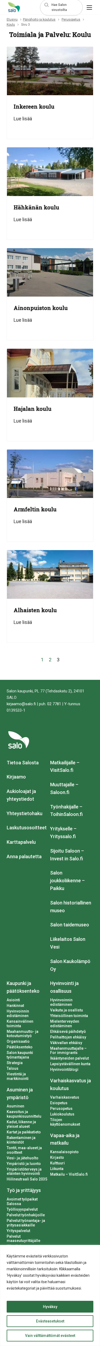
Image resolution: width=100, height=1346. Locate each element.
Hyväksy (50, 1307)
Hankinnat (15, 1005)
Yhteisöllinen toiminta (69, 1016)
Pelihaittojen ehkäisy (68, 1037)
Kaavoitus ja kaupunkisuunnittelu (24, 1114)
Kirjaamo (16, 777)
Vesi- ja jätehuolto (22, 1158)
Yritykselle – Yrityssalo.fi (63, 832)
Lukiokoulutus (62, 1114)
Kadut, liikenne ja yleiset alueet (21, 1124)
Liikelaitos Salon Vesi (67, 943)
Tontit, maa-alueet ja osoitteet (24, 1150)
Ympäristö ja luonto (24, 1163)
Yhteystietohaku (24, 813)
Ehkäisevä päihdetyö (68, 1031)
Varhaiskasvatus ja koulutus (70, 1084)
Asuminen (15, 1106)
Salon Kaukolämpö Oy (70, 965)
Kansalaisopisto (64, 1152)
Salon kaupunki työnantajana (20, 1054)
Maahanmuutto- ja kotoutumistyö (22, 1033)
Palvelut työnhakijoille (26, 1215)
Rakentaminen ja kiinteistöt (21, 1140)
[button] (61, 7)
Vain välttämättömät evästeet (50, 1335)
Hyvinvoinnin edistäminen (18, 1013)
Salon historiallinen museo (70, 906)
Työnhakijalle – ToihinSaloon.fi (66, 810)
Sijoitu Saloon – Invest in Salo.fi (67, 854)
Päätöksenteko (20, 1047)
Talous (12, 1068)
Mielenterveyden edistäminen (64, 1023)
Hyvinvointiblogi (64, 1069)
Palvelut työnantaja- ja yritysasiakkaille (26, 1222)
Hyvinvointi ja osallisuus (64, 987)
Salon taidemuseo (69, 924)
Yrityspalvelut (18, 1231)
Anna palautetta (24, 856)
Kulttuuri (57, 1163)
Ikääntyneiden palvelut (69, 1058)
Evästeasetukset (50, 1321)
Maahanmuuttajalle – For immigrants (68, 1050)
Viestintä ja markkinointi (18, 1076)
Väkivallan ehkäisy (66, 1043)
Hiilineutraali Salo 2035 (27, 1179)
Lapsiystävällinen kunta (70, 1064)
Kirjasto (57, 1157)
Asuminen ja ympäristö (20, 1093)
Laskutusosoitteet (27, 827)
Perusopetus (71, 19)
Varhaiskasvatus (64, 1097)
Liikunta (56, 1169)
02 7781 (54, 703)
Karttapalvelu (21, 842)
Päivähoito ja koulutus (39, 19)
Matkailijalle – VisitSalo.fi (64, 766)
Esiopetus (58, 1103)
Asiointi (13, 1000)
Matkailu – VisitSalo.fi (69, 1174)
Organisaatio (18, 1041)
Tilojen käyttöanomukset (65, 1122)
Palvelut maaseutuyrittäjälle (23, 1238)
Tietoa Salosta (23, 762)
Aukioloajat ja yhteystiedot (21, 795)
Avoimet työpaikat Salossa (22, 1201)
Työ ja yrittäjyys (24, 1190)
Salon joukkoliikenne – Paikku (67, 880)
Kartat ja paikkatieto (24, 1132)
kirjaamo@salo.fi (21, 703)
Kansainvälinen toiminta (20, 1023)
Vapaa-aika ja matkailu (64, 1139)
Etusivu (12, 19)
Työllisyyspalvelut (22, 1209)
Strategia (15, 1063)
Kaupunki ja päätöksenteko (23, 987)
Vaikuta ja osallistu (66, 1010)
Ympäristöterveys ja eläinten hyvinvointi (24, 1171)
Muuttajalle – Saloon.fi (64, 788)
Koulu (11, 24)
